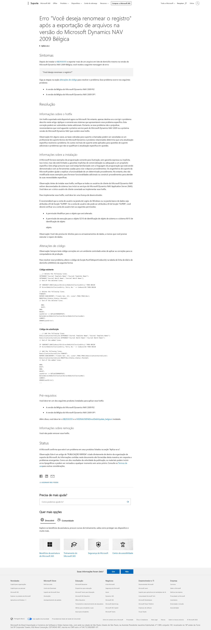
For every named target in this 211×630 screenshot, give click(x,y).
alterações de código (68, 79)
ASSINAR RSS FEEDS (50, 482)
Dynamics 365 (110, 596)
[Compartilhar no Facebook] (41, 476)
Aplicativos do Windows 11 (18, 600)
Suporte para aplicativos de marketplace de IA (152, 592)
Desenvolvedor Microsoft (146, 584)
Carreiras (173, 584)
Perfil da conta (48, 584)
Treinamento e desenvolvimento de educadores (89, 604)
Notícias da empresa (176, 592)
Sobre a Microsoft (175, 588)
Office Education (80, 600)
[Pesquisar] (128, 502)
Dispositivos (75, 3)
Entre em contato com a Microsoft (113, 620)
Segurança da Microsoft (98, 553)
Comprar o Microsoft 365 (121, 3)
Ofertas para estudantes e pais (84, 608)
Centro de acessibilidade (122, 553)
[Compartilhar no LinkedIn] (45, 476)
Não (127, 571)
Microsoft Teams (110, 612)
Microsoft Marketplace (145, 600)
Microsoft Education (81, 584)
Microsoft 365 (45, 3)
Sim (113, 571)
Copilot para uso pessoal (18, 588)
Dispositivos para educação (83, 588)
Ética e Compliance (142, 620)
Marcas (163, 620)
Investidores (173, 600)
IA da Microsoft (110, 584)
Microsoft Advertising (112, 604)
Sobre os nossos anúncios (176, 620)
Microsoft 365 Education (82, 596)
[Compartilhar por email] (51, 476)
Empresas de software (145, 608)
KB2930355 (62, 61)
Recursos (103, 3)
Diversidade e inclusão (177, 604)
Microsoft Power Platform (146, 604)
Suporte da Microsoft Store (52, 592)
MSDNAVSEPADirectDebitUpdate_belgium (94, 419)
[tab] (48, 520)
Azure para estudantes (82, 612)
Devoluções (47, 596)
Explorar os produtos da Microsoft (21, 596)
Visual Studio (142, 612)
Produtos (63, 3)
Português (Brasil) (19, 619)
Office (55, 3)
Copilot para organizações (18, 584)
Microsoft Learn (143, 588)
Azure (107, 592)
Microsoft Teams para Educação (84, 592)
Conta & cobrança (90, 3)
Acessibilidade (174, 608)
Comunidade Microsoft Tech (147, 596)
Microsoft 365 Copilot (112, 608)
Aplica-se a (45, 46)
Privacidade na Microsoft (177, 596)
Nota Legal (154, 620)
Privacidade (129, 620)
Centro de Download (50, 588)
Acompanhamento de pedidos (52, 600)
